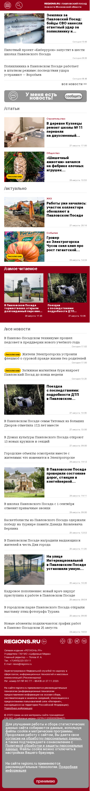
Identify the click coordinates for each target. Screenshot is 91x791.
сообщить (73, 96)
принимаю (45, 781)
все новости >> (74, 84)
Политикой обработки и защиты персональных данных (44, 747)
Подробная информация (18, 708)
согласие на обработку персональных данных (43, 738)
